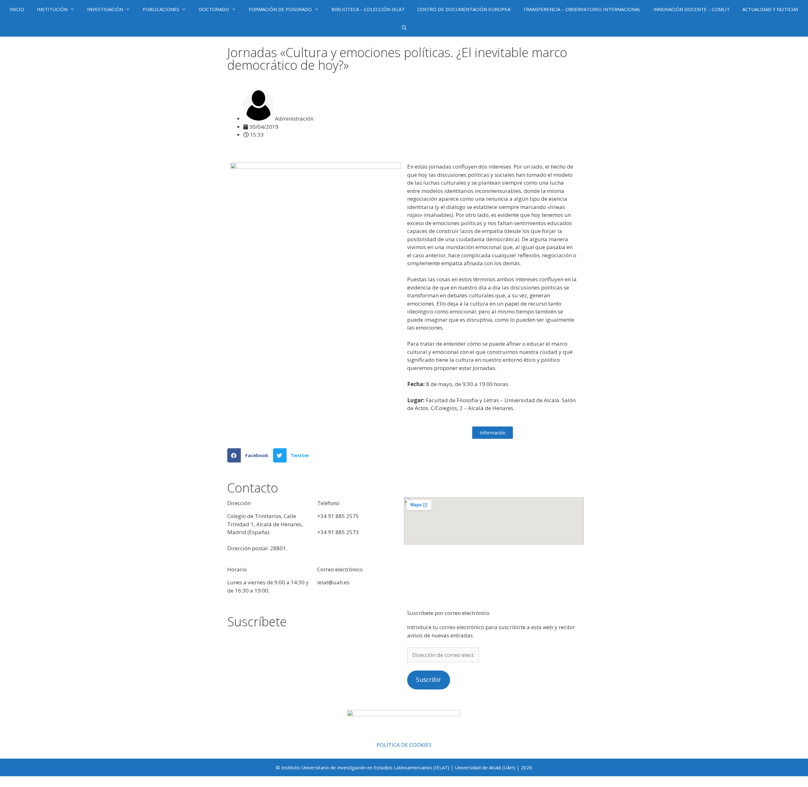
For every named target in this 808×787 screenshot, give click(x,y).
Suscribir (428, 680)
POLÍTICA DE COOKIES (404, 744)
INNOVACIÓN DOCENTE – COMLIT (691, 9)
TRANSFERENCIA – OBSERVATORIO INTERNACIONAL (582, 9)
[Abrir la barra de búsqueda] (404, 27)
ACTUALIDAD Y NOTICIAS (770, 9)
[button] (250, 455)
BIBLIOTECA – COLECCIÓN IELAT (368, 9)
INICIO (16, 9)
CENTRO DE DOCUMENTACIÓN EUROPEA (463, 9)
